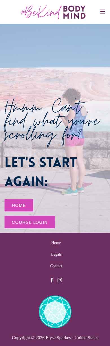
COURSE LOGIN (30, 222)
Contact (56, 266)
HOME (19, 205)
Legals (56, 254)
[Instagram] (59, 280)
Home (56, 242)
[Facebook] (51, 280)
